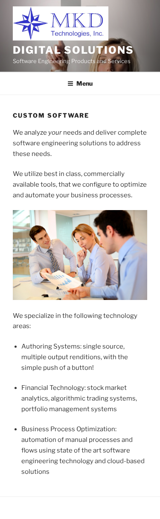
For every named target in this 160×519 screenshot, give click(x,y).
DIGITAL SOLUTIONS (73, 50)
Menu (84, 83)
